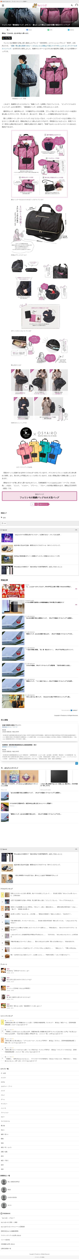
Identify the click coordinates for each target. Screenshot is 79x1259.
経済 (2, 1165)
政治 (2, 1156)
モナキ (9, 1205)
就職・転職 (4, 1151)
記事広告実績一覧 (6, 1248)
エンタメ (3, 1077)
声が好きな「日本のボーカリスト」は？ (18, 970)
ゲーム (3, 1099)
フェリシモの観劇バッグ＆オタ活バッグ (39, 497)
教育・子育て (4, 1160)
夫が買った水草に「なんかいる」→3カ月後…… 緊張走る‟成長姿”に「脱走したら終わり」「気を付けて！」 (41, 914)
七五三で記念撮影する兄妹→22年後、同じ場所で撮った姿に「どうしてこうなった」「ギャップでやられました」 (43, 900)
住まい (3, 1130)
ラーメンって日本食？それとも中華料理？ (19, 988)
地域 (2, 1143)
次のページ (43, 504)
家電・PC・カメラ (6, 1147)
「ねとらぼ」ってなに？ (8, 1218)
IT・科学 (3, 1073)
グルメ (3, 1095)
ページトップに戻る (39, 1257)
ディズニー (4, 1103)
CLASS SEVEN (12, 1197)
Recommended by (66, 710)
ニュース (3, 1108)
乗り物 (3, 1125)
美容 (2, 1169)
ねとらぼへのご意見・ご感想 (9, 1222)
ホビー (3, 1117)
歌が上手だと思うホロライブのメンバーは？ (19, 979)
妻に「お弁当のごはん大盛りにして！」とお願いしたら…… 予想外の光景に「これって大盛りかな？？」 (41, 955)
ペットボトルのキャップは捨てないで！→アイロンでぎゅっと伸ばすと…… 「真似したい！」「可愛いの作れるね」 (44, 948)
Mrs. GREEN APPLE (13, 1182)
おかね (3, 1082)
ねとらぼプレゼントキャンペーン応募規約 (13, 1226)
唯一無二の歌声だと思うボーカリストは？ (19, 997)
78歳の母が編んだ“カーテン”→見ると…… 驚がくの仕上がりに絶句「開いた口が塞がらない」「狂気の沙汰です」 (43, 941)
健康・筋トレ (4, 1134)
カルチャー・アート (6, 1086)
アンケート (3, 964)
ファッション (4, 1112)
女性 (4, 517)
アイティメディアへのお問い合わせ (11, 1235)
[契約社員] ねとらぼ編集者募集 (9, 1231)
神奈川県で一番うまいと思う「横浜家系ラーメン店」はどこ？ (24, 1006)
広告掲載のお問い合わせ (8, 1244)
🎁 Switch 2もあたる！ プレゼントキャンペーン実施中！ (14, 1)
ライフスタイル (5, 1121)
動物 (2, 1138)
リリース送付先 (5, 1239)
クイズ (3, 1090)
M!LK (9, 1189)
